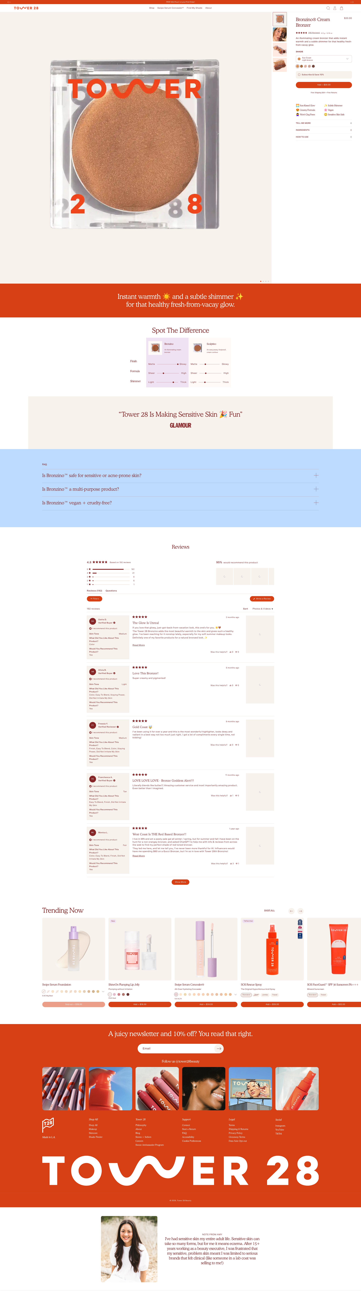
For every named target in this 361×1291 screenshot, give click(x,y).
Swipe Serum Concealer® (170, 8)
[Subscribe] (219, 1049)
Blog (138, 1133)
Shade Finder (95, 1137)
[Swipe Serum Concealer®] (206, 949)
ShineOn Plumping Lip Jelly (123, 984)
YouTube (279, 1129)
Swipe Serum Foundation (56, 984)
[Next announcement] (352, 2)
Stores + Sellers (143, 1137)
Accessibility (188, 1137)
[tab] (260, 281)
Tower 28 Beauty (184, 1200)
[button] (152, 8)
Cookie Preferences (191, 1141)
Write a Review (265, 599)
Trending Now (62, 910)
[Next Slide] (272, 576)
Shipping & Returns (238, 1129)
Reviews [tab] (94, 591)
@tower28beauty (187, 1061)
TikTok (278, 1133)
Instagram (280, 1125)
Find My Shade (194, 8)
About (208, 8)
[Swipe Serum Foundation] (73, 949)
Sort (246, 609)
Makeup (93, 1129)
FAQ (184, 1133)
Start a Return (189, 1129)
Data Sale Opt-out (238, 1141)
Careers (139, 1141)
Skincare (93, 1133)
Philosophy (141, 1125)
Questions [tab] (111, 591)
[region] (245, 576)
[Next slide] (300, 911)
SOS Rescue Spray (251, 984)
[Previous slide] (291, 911)
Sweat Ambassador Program (150, 1145)
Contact (186, 1125)
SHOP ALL (269, 910)
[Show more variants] (103, 991)
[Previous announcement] (9, 2)
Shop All (93, 1125)
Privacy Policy (235, 1133)
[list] (180, 419)
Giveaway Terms (237, 1137)
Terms (232, 1125)
